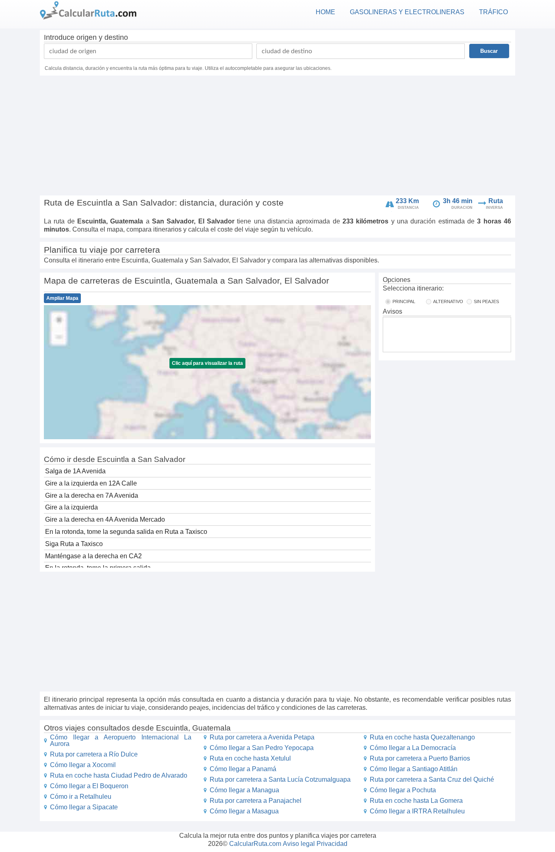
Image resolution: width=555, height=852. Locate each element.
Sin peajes (486, 301)
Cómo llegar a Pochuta (403, 790)
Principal (403, 301)
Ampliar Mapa (62, 298)
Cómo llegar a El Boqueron (89, 786)
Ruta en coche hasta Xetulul (250, 758)
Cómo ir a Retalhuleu (80, 796)
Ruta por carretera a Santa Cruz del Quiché (432, 779)
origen (86, 37)
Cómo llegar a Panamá (243, 768)
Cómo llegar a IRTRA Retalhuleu (417, 811)
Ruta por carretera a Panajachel (255, 800)
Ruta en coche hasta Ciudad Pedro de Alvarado (118, 775)
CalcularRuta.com (255, 843)
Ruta (495, 200)
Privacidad (332, 843)
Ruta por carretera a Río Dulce (94, 754)
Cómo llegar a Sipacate (84, 807)
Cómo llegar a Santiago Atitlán (413, 768)
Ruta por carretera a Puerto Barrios (420, 758)
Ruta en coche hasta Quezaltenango (422, 737)
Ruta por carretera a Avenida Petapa (262, 737)
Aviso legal (299, 843)
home (325, 12)
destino (116, 37)
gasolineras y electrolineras (407, 12)
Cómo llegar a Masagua (244, 811)
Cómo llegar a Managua (244, 790)
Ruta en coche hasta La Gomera (416, 800)
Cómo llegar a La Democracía (413, 747)
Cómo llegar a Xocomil (83, 764)
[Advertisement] (277, 136)
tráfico (493, 12)
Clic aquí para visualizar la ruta (207, 363)
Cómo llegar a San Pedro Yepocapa (262, 747)
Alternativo (448, 301)
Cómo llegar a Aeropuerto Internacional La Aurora (120, 740)
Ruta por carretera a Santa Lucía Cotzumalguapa (280, 779)
